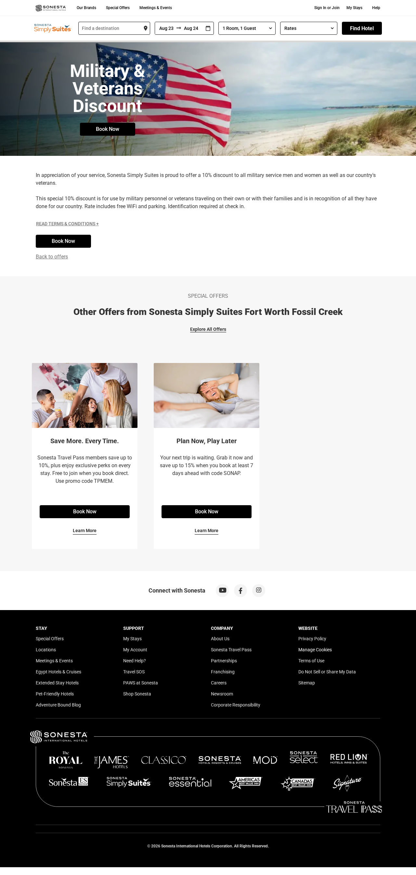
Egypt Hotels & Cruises (58, 671)
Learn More (85, 530)
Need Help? (134, 660)
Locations (46, 649)
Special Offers (118, 8)
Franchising (223, 671)
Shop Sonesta (137, 693)
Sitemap (306, 682)
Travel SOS (134, 671)
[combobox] (114, 28)
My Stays (354, 8)
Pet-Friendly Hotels (55, 693)
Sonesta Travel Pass (231, 649)
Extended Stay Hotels (57, 682)
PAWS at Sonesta (140, 682)
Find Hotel (362, 28)
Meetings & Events (155, 8)
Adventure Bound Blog (58, 704)
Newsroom (222, 693)
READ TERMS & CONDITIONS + (67, 223)
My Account (135, 649)
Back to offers (52, 257)
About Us (220, 638)
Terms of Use (311, 660)
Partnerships (224, 660)
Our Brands (86, 8)
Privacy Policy (312, 638)
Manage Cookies (315, 649)
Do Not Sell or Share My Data (327, 671)
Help (376, 8)
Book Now (107, 129)
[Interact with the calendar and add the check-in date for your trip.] (208, 28)
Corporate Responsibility (235, 704)
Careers (219, 682)
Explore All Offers (208, 329)
